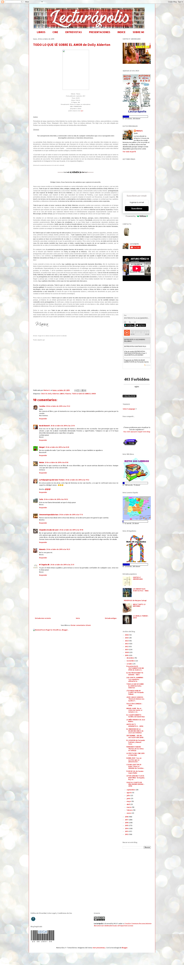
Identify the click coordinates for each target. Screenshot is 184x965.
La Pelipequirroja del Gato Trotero (52, 480)
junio (129, 798)
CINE (55, 32)
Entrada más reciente (43, 618)
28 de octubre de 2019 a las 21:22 (58, 406)
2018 (127, 817)
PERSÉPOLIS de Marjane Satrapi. (135, 600)
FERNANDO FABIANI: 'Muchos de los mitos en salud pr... (135, 748)
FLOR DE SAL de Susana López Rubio (134, 772)
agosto (129, 793)
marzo (129, 807)
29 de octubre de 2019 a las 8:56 (56, 462)
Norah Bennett (44, 426)
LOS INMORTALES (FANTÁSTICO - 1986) (141, 590)
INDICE (121, 32)
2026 (127, 635)
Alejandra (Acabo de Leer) (49, 530)
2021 (127, 649)
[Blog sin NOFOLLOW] (130, 445)
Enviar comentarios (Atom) (81, 625)
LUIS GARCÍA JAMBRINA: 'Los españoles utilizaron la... (134, 679)
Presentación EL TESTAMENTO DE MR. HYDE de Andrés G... (135, 668)
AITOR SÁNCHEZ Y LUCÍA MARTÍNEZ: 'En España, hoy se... (135, 777)
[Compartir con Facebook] (82, 390)
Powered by (131, 216)
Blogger (125, 948)
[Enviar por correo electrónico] (75, 390)
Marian (41, 462)
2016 (127, 823)
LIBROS (41, 32)
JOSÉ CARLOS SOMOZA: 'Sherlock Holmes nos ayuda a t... (135, 699)
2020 (127, 652)
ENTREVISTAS (73, 32)
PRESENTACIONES (99, 32)
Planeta (68, 394)
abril (128, 804)
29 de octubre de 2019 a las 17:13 (71, 515)
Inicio (78, 618)
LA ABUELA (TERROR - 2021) (141, 617)
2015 (127, 825)
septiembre (131, 790)
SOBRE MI (138, 32)
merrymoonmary (99, 948)
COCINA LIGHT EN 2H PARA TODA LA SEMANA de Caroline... (135, 766)
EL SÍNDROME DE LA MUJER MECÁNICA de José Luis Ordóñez (134, 731)
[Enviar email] (127, 232)
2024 (127, 641)
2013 (127, 831)
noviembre (131, 661)
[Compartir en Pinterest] (85, 390)
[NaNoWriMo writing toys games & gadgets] (137, 117)
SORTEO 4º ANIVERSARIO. (138, 578)
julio (128, 795)
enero (129, 813)
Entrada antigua (110, 618)
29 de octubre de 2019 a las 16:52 (56, 499)
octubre (130, 664)
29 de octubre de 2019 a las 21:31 (62, 565)
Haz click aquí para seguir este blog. (136, 432)
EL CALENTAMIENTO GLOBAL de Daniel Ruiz (135, 716)
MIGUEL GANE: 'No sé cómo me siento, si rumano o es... (134, 710)
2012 (127, 834)
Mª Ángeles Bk (44, 565)
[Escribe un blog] (78, 390)
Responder (43, 419)
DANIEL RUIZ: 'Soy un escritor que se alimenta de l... (133, 760)
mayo (129, 801)
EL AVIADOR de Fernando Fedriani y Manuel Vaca (135, 742)
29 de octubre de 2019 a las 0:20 (57, 447)
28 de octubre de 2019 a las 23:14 (63, 426)
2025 (127, 638)
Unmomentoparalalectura (48, 515)
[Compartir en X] (80, 390)
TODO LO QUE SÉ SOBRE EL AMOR (84, 394)
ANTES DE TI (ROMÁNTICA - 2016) (134, 725)
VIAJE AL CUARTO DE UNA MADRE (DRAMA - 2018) (135, 784)
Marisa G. (139, 131)
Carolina (42, 406)
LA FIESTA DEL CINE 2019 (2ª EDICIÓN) (135, 754)
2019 (127, 655)
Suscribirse (136, 208)
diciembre (130, 658)
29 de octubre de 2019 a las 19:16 (71, 530)
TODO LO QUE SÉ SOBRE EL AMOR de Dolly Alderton (135, 686)
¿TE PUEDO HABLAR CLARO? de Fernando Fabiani (135, 692)
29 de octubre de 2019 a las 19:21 (58, 549)
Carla (41, 499)
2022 (127, 646)
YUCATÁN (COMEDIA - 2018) (134, 704)
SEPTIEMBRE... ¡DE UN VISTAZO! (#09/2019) (134, 736)
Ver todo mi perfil (129, 152)
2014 (127, 828)
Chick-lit (44, 394)
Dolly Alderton (53, 394)
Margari (42, 447)
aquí (82, 110)
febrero (130, 810)
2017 (127, 820)
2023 (127, 644)
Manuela (42, 549)
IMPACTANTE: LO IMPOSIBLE (139, 605)
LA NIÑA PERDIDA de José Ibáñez (135, 720)
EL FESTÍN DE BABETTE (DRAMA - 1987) (134, 673)
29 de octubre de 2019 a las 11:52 (77, 480)
